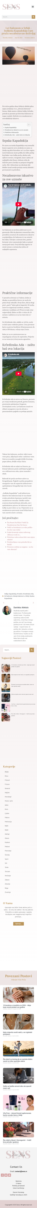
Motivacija (8, 822)
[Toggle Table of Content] (28, 124)
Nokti (6, 830)
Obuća (7, 838)
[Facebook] (9, 1175)
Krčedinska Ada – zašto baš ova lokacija (17, 135)
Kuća (6, 809)
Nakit (6, 826)
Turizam (27, 38)
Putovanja (8, 851)
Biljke (7, 772)
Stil (6, 863)
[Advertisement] (18, 85)
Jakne (6, 805)
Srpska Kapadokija (10, 127)
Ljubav (7, 813)
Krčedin (19, 594)
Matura (7, 817)
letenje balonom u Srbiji (21, 596)
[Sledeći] (27, 602)
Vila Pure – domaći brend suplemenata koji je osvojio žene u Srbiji (17, 1114)
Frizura (7, 784)
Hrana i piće (9, 801)
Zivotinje (8, 892)
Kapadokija (12, 594)
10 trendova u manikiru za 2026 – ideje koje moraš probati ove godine (17, 1006)
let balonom (8, 596)
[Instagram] (2, 1175)
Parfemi (7, 842)
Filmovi (7, 780)
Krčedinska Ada (28, 594)
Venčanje (8, 876)
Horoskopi (8, 797)
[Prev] (10, 602)
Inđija (6, 594)
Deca (6, 776)
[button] (32, 6)
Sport (6, 859)
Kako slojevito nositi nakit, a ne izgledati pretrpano (22, 674)
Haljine (7, 793)
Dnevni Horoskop (18, 1192)
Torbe (6, 867)
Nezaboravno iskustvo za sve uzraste (16, 130)
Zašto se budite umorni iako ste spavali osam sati (22, 694)
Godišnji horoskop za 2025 (18, 1195)
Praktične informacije (12, 132)
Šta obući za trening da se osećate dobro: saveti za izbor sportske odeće (18, 1060)
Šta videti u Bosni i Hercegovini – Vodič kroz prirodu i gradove (17, 1141)
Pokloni (7, 847)
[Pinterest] (5, 1175)
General (7, 788)
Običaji (7, 834)
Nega (6, 888)
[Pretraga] (33, 17)
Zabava (32, 38)
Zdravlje (7, 884)
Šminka (7, 855)
